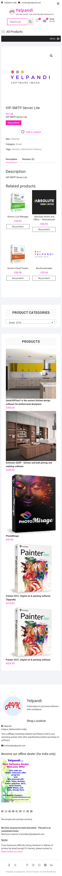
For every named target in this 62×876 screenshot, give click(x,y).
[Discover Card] (20, 810)
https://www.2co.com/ (12, 851)
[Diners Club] (17, 810)
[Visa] (9, 810)
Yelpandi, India (10, 3)
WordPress (51, 872)
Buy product (13, 123)
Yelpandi (24, 10)
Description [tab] (11, 159)
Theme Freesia (32, 872)
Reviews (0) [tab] (28, 159)
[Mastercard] (6, 810)
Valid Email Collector (31, 149)
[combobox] (31, 321)
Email (19, 144)
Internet (15, 149)
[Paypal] (13, 810)
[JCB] (31, 810)
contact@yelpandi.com (31, 3)
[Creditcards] (24, 810)
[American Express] (2, 810)
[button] (53, 39)
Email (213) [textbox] (30, 322)
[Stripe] (27, 810)
